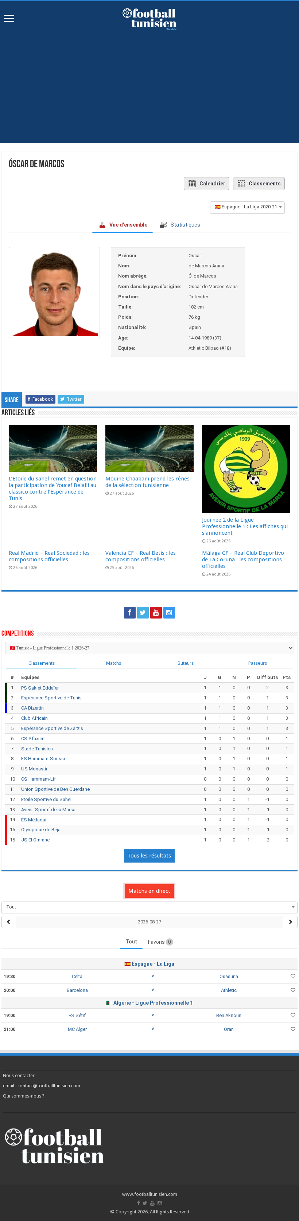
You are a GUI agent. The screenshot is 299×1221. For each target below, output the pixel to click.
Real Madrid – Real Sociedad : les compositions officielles (49, 556)
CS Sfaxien (32, 738)
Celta (77, 976)
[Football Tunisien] (149, 18)
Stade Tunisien (37, 748)
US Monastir (34, 769)
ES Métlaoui (33, 819)
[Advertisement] (149, 92)
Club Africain (34, 718)
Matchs (113, 663)
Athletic (229, 990)
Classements (265, 184)
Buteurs (186, 663)
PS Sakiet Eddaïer (40, 688)
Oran (229, 1029)
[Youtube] (156, 613)
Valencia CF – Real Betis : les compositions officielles (140, 556)
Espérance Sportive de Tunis (51, 697)
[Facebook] (130, 613)
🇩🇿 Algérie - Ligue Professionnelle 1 (149, 1003)
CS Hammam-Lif (38, 779)
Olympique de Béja (41, 829)
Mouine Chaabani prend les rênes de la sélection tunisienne (147, 481)
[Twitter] (143, 613)
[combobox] (247, 207)
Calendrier (212, 184)
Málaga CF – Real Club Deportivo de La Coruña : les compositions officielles (243, 559)
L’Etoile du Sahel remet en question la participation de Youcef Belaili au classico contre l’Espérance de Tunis (53, 488)
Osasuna (229, 976)
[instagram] (169, 613)
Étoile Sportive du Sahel (46, 799)
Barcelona (77, 990)
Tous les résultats (149, 855)
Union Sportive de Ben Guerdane (55, 789)
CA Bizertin (32, 708)
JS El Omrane (35, 840)
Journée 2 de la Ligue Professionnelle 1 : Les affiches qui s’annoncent (245, 526)
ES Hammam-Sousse (43, 758)
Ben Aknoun (228, 1015)
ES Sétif (77, 1015)
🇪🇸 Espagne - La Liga (149, 964)
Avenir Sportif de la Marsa (48, 809)
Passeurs (257, 663)
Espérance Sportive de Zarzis (52, 728)
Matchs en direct (149, 891)
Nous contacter (19, 1075)
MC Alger (77, 1029)
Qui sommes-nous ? (23, 1096)
